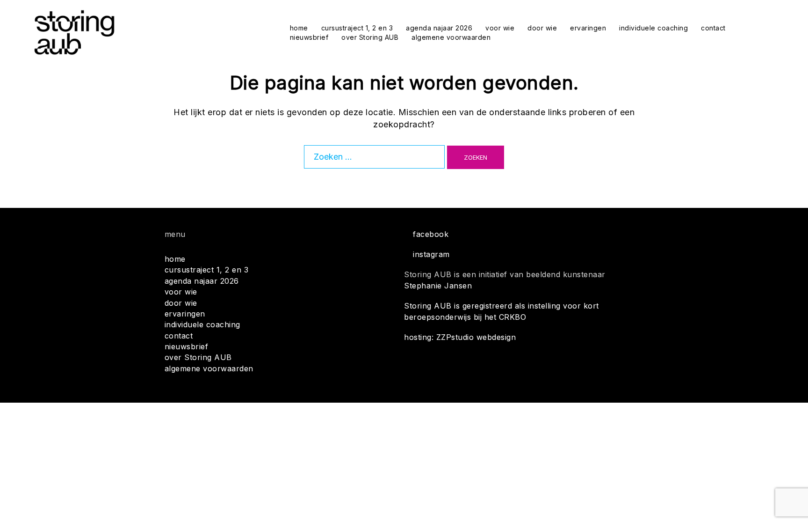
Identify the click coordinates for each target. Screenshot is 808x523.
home (299, 28)
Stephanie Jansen (438, 285)
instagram (431, 254)
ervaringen (588, 28)
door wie (542, 28)
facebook (430, 234)
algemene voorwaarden (451, 37)
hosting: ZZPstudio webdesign (460, 337)
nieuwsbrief (309, 37)
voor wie (499, 28)
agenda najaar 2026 (439, 28)
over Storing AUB (369, 37)
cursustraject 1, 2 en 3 (357, 28)
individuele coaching (653, 28)
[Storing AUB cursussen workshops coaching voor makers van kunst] (74, 32)
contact (713, 28)
